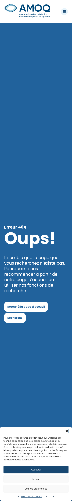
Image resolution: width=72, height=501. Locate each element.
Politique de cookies (31, 496)
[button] (67, 431)
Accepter (36, 469)
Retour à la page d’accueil (26, 307)
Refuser (36, 479)
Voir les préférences (36, 488)
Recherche (15, 318)
